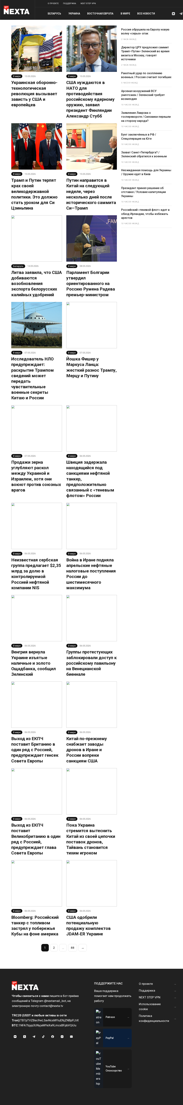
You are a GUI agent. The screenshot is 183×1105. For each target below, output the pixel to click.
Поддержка (69, 3)
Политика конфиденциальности (154, 1018)
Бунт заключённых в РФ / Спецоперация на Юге (138, 136)
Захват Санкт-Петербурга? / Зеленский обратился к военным (144, 154)
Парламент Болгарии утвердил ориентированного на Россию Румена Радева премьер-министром (90, 283)
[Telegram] (180, 13)
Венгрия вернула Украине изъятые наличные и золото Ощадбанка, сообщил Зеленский (33, 663)
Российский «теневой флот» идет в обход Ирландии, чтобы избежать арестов (145, 214)
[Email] (71, 1036)
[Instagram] (62, 1036)
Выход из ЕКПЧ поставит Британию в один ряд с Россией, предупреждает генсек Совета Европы (34, 749)
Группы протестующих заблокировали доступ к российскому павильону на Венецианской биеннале (91, 663)
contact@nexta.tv (51, 1006)
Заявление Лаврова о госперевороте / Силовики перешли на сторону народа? (146, 117)
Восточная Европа (100, 13)
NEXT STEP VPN (88, 3)
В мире (125, 13)
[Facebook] (52, 1036)
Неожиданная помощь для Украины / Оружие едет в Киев (146, 172)
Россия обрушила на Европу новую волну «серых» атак (145, 31)
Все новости (146, 13)
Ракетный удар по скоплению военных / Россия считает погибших (146, 75)
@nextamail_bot (55, 1001)
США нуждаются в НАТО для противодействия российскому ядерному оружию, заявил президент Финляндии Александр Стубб (90, 99)
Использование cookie (150, 1006)
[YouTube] (173, 13)
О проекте (53, 3)
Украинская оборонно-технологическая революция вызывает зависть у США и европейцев (34, 93)
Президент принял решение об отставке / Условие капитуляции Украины (143, 192)
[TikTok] (43, 1036)
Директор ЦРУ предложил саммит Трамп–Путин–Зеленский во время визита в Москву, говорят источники (145, 53)
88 (72, 947)
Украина (74, 13)
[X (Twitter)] (24, 1036)
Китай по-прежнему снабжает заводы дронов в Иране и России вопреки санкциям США (86, 749)
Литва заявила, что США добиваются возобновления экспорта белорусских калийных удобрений (36, 283)
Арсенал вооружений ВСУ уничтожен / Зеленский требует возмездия (143, 95)
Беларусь (54, 13)
